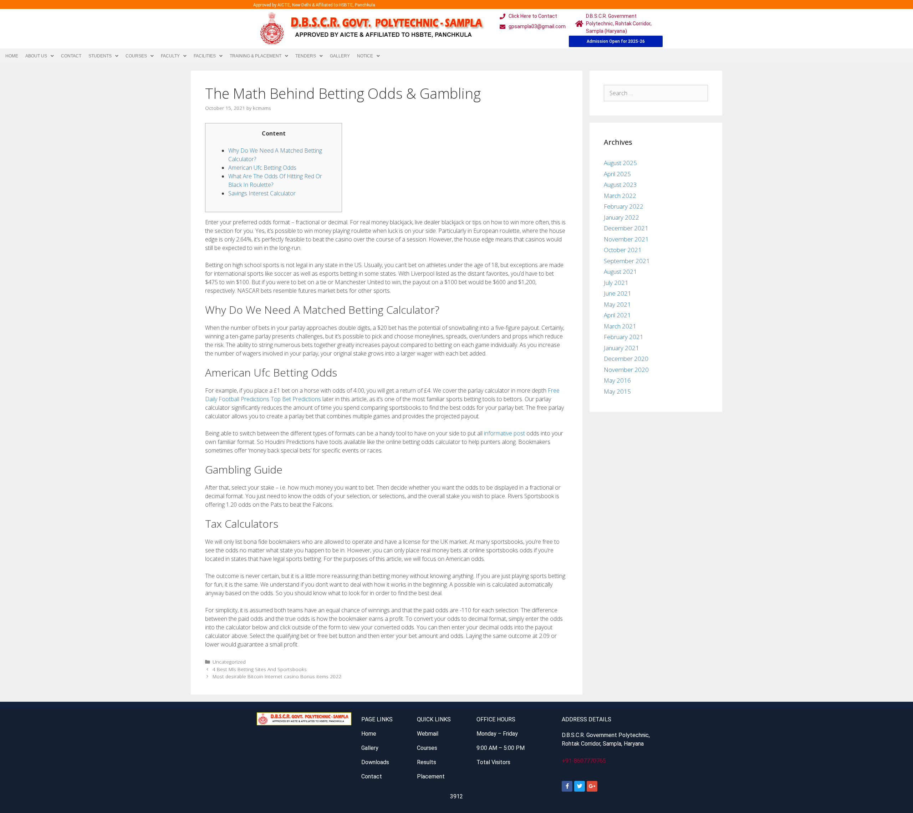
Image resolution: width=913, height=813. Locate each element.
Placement (431, 776)
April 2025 (617, 174)
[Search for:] (656, 93)
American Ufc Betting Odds (262, 168)
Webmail (427, 733)
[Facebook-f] (567, 786)
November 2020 (626, 369)
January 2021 (621, 348)
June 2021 (617, 293)
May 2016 (617, 380)
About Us (36, 55)
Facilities (205, 55)
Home (11, 55)
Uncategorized (229, 661)
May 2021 (617, 304)
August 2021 (620, 271)
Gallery (340, 55)
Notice (365, 55)
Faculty (170, 55)
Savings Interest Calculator (262, 193)
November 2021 (626, 239)
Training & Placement (255, 55)
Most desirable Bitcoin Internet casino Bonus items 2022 (277, 676)
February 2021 (623, 337)
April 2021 (617, 315)
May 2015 (617, 391)
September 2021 (627, 261)
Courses (136, 55)
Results (426, 762)
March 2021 (620, 326)
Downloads (375, 762)
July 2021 (616, 282)
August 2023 (620, 184)
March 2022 (620, 195)
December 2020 (626, 358)
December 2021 (626, 228)
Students (100, 55)
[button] (39, 56)
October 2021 (623, 250)
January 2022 (621, 217)
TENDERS (305, 55)
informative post (504, 433)
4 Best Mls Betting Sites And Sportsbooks (260, 669)
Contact (71, 55)
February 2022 (623, 206)
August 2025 (620, 163)
